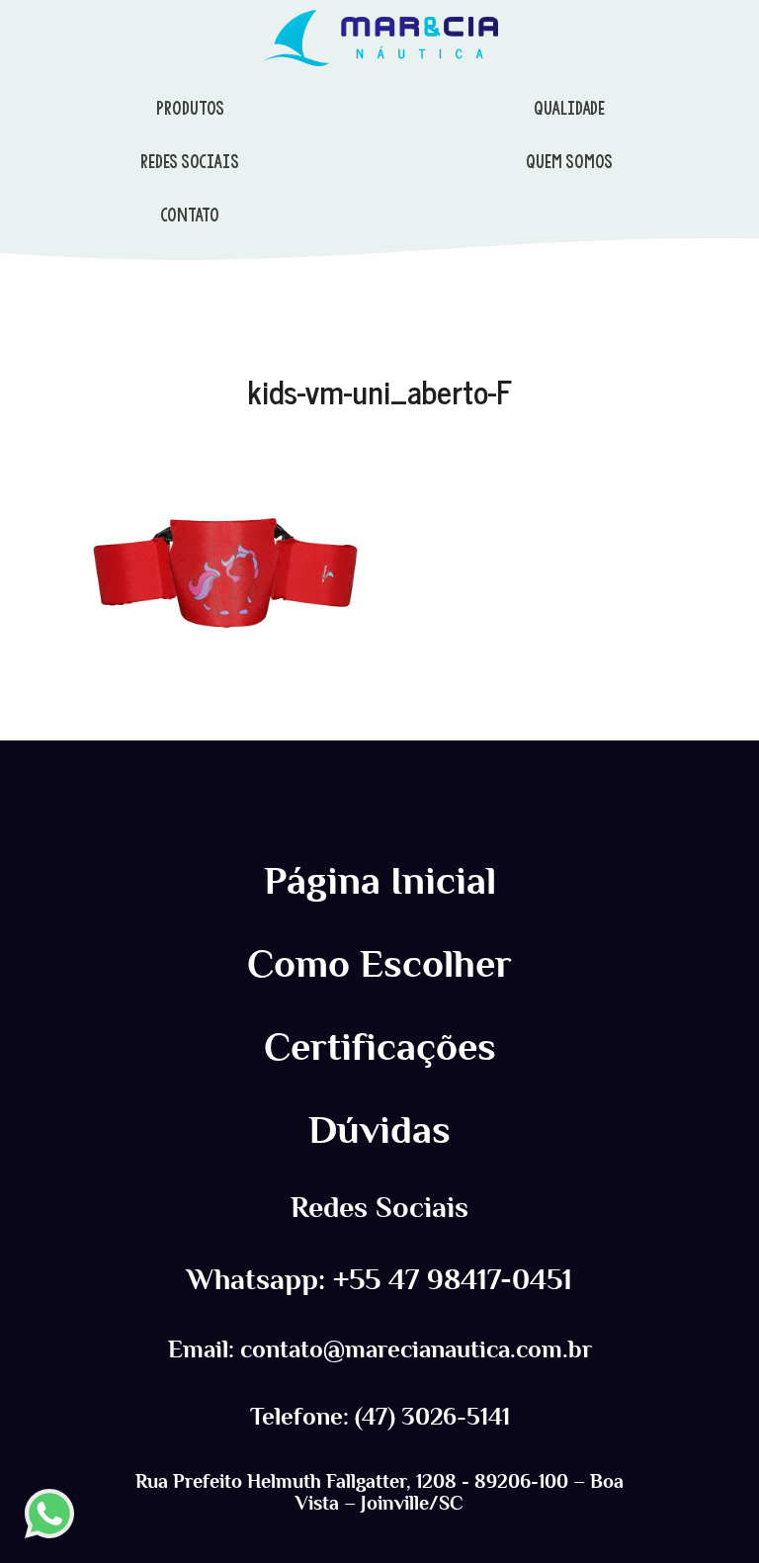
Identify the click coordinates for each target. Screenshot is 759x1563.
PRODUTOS (190, 108)
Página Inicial (380, 881)
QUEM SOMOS (569, 161)
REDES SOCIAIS (189, 161)
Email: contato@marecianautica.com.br (380, 1349)
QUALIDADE (569, 108)
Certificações (380, 1047)
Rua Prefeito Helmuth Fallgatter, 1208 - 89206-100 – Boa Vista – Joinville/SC (379, 1492)
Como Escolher (379, 964)
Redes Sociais (379, 1207)
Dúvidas (379, 1130)
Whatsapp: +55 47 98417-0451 (379, 1279)
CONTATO (189, 214)
